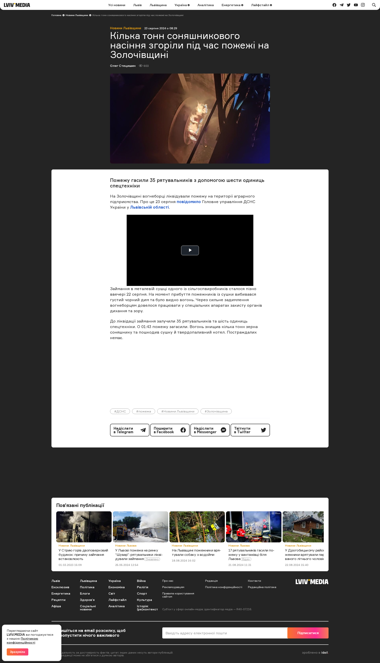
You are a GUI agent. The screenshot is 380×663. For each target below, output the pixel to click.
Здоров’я (87, 600)
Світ (111, 593)
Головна (56, 15)
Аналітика (206, 5)
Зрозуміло (17, 652)
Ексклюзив (60, 587)
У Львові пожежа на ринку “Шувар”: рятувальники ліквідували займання (139, 554)
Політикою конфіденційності (22, 640)
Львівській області (149, 207)
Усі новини (116, 5)
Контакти (254, 580)
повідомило (189, 201)
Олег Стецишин (123, 66)
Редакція (211, 580)
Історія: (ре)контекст (147, 607)
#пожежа (143, 411)
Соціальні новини (88, 607)
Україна (181, 5)
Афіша (56, 606)
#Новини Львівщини (177, 411)
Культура (144, 600)
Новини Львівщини (77, 15)
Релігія (142, 587)
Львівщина (158, 5)
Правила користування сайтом (178, 595)
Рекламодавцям (173, 587)
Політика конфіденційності (223, 587)
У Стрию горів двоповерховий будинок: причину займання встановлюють (83, 554)
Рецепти (58, 600)
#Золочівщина (216, 411)
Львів (137, 5)
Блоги (85, 593)
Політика (87, 587)
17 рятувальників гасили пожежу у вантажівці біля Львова (251, 554)
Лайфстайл (260, 5)
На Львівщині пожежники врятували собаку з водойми (196, 552)
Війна (141, 581)
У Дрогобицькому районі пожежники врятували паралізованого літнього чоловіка (309, 554)
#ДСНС (120, 411)
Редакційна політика (262, 587)
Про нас (167, 580)
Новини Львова (125, 545)
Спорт (142, 593)
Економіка (116, 587)
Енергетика (231, 5)
